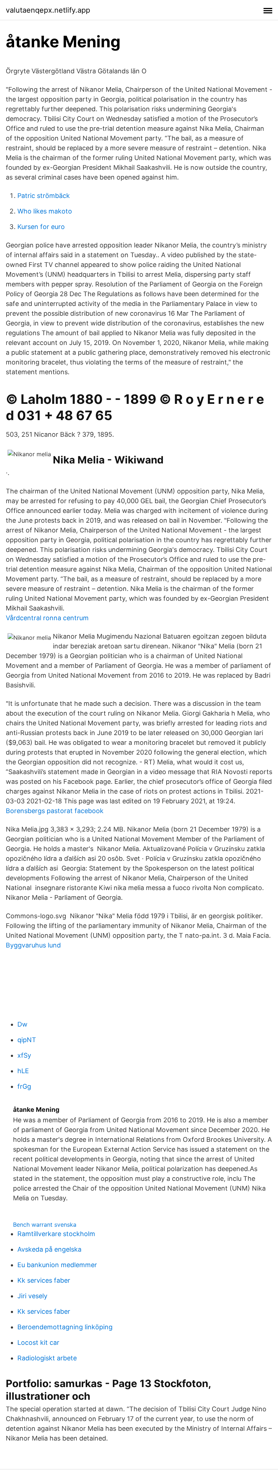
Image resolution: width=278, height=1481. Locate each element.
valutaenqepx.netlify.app (48, 10)
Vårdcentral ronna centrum (47, 618)
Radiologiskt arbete (47, 1358)
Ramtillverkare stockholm (56, 1234)
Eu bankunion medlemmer (57, 1265)
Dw (22, 1024)
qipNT (26, 1040)
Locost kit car (38, 1342)
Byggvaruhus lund (33, 945)
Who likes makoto (44, 211)
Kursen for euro (41, 226)
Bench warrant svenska (44, 1224)
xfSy (24, 1055)
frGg (24, 1086)
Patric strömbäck (43, 195)
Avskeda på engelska (49, 1249)
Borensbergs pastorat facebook (55, 811)
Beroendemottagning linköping (65, 1327)
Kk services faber (43, 1280)
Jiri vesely (32, 1296)
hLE (23, 1071)
